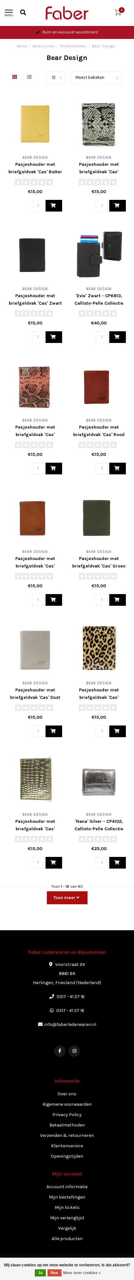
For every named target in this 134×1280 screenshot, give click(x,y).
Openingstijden (67, 1156)
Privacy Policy (67, 1114)
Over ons (67, 1094)
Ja (40, 1273)
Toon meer (64, 897)
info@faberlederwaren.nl (70, 1024)
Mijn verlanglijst (67, 1218)
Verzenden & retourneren (67, 1135)
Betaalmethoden (67, 1125)
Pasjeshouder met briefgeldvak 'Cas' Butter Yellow (35, 172)
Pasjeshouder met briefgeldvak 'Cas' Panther (99, 697)
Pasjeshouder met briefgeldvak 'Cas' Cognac (35, 566)
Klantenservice (67, 1146)
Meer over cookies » (82, 1273)
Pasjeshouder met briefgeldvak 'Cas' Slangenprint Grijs (99, 172)
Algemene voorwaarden (67, 1104)
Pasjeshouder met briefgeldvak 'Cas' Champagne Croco (35, 829)
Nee (54, 1273)
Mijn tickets (67, 1207)
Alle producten (67, 1238)
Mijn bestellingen (67, 1197)
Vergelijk (67, 1228)
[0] (117, 13)
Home (22, 46)
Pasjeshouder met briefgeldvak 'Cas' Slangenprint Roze (35, 434)
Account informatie (67, 1186)
